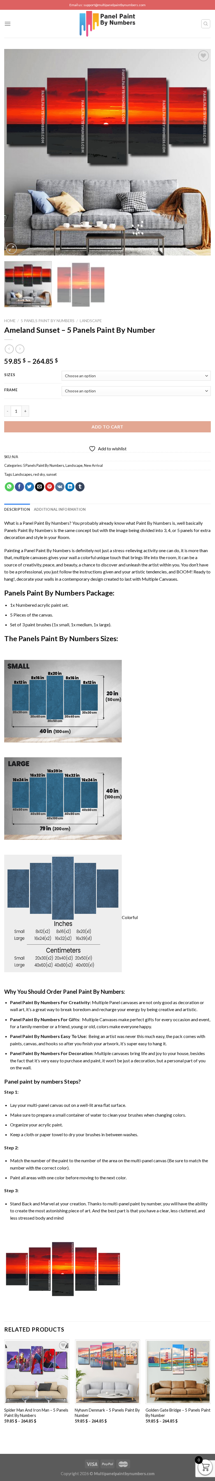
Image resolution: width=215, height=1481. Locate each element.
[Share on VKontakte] (59, 487)
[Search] (206, 23)
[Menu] (7, 24)
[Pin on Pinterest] (49, 487)
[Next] (200, 152)
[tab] (17, 509)
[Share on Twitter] (29, 487)
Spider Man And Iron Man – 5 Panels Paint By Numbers (36, 1413)
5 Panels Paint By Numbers (47, 320)
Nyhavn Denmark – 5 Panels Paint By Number (107, 1413)
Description (17, 509)
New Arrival (93, 465)
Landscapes (22, 474)
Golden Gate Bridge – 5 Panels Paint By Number (178, 1413)
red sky (39, 474)
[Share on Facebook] (19, 487)
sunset (51, 474)
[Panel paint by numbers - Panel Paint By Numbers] (107, 24)
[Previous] (15, 152)
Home (9, 320)
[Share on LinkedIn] (69, 487)
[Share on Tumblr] (80, 487)
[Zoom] (11, 248)
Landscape (91, 320)
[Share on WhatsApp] (9, 487)
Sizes (9, 375)
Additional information (60, 509)
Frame (11, 390)
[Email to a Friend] (39, 487)
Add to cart (107, 426)
